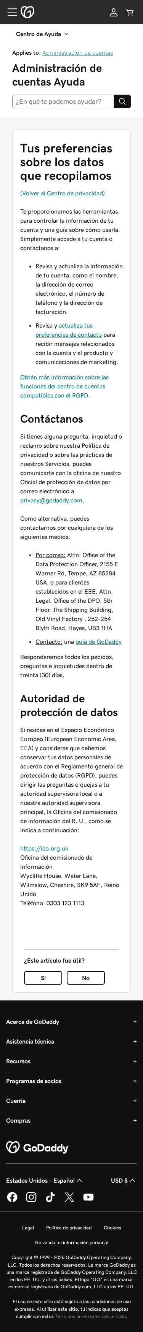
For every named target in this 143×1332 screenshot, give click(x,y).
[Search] (122, 101)
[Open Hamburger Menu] (9, 12)
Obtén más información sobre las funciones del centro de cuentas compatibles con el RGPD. (64, 386)
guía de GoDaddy (99, 641)
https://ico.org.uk (44, 848)
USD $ (119, 1180)
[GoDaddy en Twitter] (69, 1201)
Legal (28, 1227)
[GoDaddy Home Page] (37, 1147)
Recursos (18, 1061)
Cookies (112, 1227)
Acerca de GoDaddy (32, 1021)
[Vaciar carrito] (129, 12)
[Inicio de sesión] (113, 12)
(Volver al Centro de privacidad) (62, 193)
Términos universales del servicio (90, 1316)
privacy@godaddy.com (51, 500)
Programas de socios (33, 1081)
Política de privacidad (69, 1227)
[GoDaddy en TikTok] (50, 1201)
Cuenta (16, 1101)
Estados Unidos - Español (40, 1180)
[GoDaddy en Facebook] (12, 1201)
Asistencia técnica (30, 1041)
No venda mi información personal (71, 1242)
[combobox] (63, 101)
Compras (18, 1120)
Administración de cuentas (77, 52)
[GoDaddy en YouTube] (88, 1201)
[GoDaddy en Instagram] (31, 1201)
